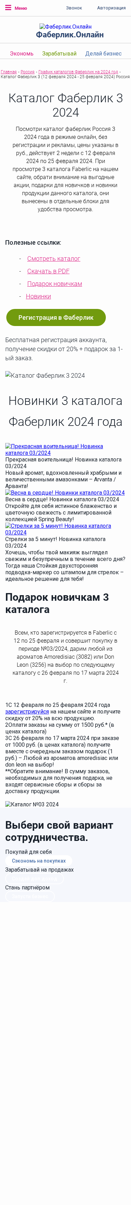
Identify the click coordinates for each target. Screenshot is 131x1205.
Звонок (74, 7)
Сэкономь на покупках (39, 861)
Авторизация (111, 7)
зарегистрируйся (27, 711)
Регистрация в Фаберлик (56, 317)
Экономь (22, 53)
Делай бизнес (103, 53)
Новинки (38, 296)
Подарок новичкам (54, 283)
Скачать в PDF (48, 271)
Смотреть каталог (53, 258)
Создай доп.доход (34, 878)
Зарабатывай (59, 53)
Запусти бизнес (30, 896)
